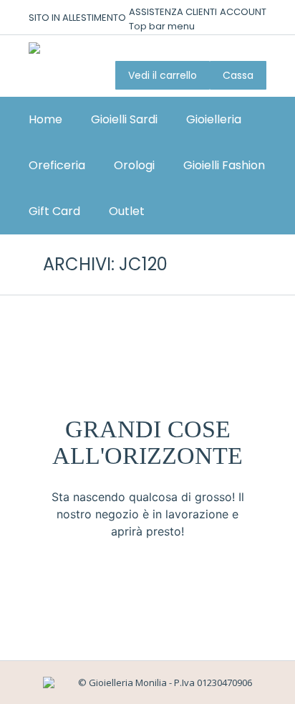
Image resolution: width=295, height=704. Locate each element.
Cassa (238, 75)
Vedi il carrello (162, 75)
